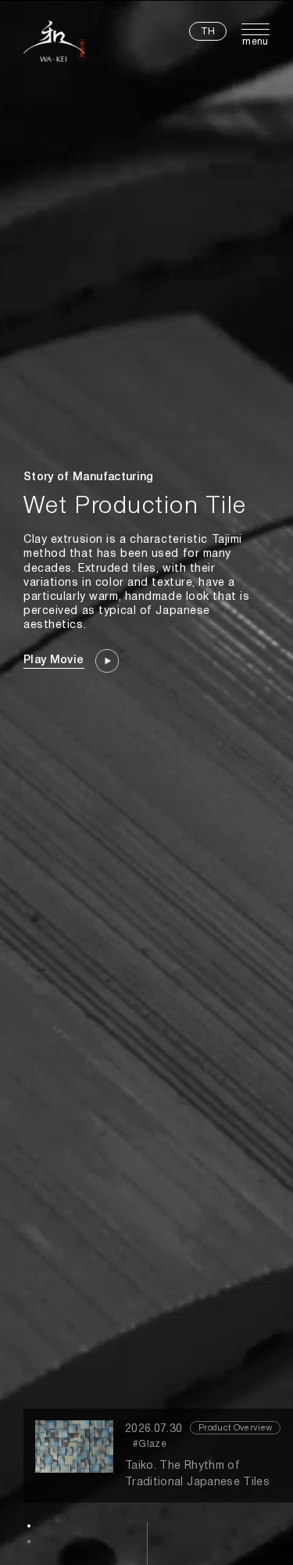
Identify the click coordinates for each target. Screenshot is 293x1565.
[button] (29, 1526)
